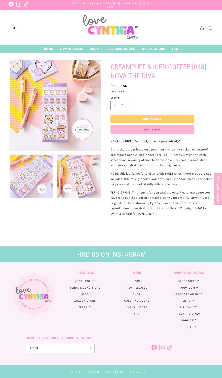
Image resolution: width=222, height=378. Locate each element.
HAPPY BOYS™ (188, 288)
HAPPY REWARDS (217, 189)
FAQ (137, 314)
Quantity (115, 98)
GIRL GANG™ (189, 307)
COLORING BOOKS (137, 301)
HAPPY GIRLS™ (188, 281)
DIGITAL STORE (136, 307)
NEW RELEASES (136, 288)
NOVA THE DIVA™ (189, 314)
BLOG (85, 294)
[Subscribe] (90, 348)
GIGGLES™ (188, 320)
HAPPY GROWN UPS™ (189, 294)
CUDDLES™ (189, 327)
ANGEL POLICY (85, 281)
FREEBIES (85, 307)
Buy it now (152, 129)
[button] (14, 27)
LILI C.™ (189, 301)
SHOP (137, 294)
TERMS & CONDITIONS (85, 288)
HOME (137, 281)
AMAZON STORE (85, 301)
